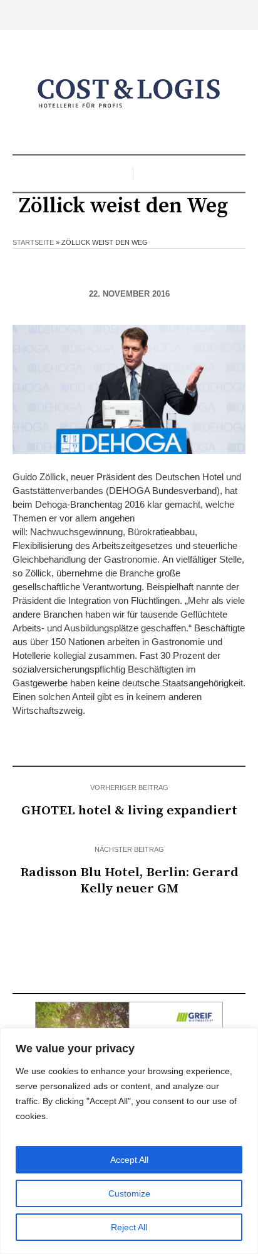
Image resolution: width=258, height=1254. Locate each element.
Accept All (129, 1160)
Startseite (33, 242)
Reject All (129, 1227)
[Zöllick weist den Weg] (129, 388)
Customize (129, 1193)
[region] (129, 1141)
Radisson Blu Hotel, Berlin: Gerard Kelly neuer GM (129, 880)
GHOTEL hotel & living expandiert (129, 810)
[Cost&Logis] (129, 93)
